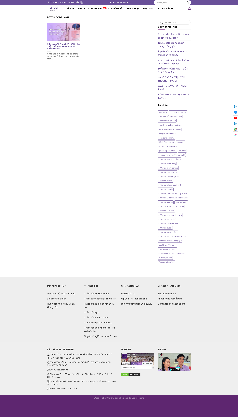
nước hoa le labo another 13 (170, 185)
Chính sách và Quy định (96, 293)
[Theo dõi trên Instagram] (51, 2)
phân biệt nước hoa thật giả (170, 241)
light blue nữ (172, 146)
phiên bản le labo (179, 236)
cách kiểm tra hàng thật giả (170, 125)
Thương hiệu (133, 8)
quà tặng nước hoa (166, 245)
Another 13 (163, 112)
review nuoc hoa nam (167, 249)
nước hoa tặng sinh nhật (168, 223)
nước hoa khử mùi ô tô (168, 172)
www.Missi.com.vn (59, 369)
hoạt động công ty (166, 138)
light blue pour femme (168, 151)
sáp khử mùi (181, 253)
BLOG (160, 8)
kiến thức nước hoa (166, 142)
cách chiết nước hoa (167, 121)
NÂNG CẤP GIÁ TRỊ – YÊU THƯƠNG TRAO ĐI (171, 79)
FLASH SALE (97, 8)
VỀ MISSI (70, 8)
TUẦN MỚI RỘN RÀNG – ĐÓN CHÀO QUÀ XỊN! (173, 70)
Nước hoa (83, 8)
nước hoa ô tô (164, 236)
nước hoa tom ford (166, 211)
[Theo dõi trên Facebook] (48, 2)
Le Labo (162, 146)
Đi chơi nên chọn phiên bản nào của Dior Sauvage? (174, 36)
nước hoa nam (181, 202)
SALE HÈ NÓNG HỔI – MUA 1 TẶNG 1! (172, 87)
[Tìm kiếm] (188, 2)
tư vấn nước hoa (165, 258)
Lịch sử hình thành (56, 298)
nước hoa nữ (179, 206)
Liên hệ (169, 8)
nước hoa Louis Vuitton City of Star (173, 193)
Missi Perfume (128, 293)
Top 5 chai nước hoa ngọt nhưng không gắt (171, 44)
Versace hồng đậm (166, 262)
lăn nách (182, 151)
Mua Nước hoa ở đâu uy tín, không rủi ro (61, 305)
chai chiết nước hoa (178, 112)
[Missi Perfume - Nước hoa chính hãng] (55, 8)
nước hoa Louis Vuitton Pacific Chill (173, 198)
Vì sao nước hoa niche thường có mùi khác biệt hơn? (173, 62)
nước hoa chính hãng (167, 163)
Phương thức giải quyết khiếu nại (99, 305)
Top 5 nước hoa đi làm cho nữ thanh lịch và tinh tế (173, 53)
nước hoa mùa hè (166, 202)
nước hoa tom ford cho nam (170, 215)
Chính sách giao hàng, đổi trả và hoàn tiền (99, 329)
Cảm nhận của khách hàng (171, 303)
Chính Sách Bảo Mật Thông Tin (100, 298)
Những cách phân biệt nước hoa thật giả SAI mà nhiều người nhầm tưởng (63, 46)
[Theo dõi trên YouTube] (56, 2)
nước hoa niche (165, 206)
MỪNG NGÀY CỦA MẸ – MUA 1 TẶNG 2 (173, 96)
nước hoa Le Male (166, 189)
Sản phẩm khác (115, 8)
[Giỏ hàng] (189, 8)
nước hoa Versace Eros (168, 232)
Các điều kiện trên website (98, 322)
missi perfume (164, 155)
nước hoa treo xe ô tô (167, 219)
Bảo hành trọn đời (167, 293)
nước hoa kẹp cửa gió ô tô (169, 176)
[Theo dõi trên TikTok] (53, 2)
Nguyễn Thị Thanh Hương (134, 298)
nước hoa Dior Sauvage (168, 168)
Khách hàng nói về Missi (170, 298)
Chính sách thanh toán (96, 317)
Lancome (180, 142)
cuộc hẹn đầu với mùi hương (170, 116)
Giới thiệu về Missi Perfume (61, 293)
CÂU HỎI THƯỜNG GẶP (69, 2)
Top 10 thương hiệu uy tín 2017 (136, 303)
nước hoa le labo (165, 181)
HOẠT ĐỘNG (148, 8)
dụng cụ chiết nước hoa (168, 133)
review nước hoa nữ (166, 253)
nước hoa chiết (178, 155)
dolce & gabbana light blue (170, 129)
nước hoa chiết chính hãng (170, 159)
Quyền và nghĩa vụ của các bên (100, 336)
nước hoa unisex (165, 228)
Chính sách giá (91, 312)
